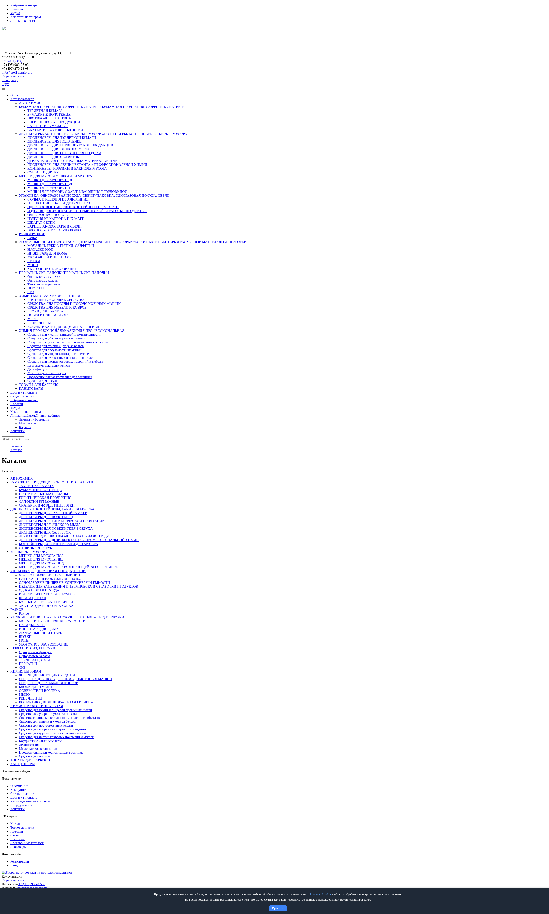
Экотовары (18, 847)
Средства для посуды (42, 381)
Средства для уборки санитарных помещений (61, 354)
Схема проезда (12, 61)
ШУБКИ (33, 261)
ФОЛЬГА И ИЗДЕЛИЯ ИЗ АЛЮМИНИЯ (58, 199)
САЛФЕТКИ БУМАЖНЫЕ (47, 126)
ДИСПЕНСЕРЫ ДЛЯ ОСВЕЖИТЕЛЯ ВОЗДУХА (64, 153)
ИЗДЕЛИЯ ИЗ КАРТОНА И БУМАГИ (55, 218)
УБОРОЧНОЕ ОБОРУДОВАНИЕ (52, 269)
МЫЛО (32, 319)
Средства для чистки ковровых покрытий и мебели (65, 361)
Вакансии (17, 839)
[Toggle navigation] (3, 89)
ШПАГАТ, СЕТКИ (41, 222)
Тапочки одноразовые (43, 284)
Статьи (15, 835)
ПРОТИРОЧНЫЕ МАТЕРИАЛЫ (52, 118)
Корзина (25, 427)
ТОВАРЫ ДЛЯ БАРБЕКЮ (38, 384)
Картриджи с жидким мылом (48, 365)
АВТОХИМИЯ (30, 103)
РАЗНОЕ (25, 234)
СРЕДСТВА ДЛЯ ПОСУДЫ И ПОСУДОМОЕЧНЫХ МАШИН (74, 303)
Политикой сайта (320, 894)
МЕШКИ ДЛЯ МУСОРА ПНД (49, 188)
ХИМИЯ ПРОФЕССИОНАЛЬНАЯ (45, 330)
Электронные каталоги (27, 843)
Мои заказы (27, 423)
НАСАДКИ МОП (40, 249)
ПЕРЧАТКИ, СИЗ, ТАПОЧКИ (41, 273)
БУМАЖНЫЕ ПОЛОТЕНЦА (49, 114)
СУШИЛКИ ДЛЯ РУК (44, 172)
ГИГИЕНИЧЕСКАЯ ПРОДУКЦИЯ (53, 122)
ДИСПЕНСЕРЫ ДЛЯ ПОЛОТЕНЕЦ (54, 141)
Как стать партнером (25, 17)
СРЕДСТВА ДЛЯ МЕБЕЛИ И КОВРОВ (57, 307)
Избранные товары (24, 5)
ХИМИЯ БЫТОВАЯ (34, 296)
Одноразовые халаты (42, 280)
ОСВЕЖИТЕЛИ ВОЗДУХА (48, 315)
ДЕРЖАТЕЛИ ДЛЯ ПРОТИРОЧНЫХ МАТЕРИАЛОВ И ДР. (72, 161)
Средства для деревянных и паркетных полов (60, 357)
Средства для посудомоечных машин (54, 350)
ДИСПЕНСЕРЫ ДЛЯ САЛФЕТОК (53, 157)
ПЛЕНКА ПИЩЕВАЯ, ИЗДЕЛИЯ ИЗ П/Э (58, 203)
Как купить (18, 790)
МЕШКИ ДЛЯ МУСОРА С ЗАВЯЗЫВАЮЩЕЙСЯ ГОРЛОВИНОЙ (77, 191)
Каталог (16, 99)
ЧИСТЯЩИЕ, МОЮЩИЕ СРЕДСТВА (56, 300)
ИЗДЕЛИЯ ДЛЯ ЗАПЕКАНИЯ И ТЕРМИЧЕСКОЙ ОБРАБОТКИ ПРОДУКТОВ (87, 211)
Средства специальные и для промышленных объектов (67, 342)
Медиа (15, 13)
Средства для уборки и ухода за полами (56, 338)
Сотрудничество (22, 805)
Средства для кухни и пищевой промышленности (64, 334)
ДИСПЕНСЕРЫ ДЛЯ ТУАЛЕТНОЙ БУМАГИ (61, 137)
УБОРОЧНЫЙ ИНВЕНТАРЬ (49, 257)
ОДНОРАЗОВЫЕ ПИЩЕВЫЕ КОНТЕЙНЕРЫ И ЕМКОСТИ (73, 207)
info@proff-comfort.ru (17, 72)
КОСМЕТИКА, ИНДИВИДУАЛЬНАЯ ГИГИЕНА (64, 327)
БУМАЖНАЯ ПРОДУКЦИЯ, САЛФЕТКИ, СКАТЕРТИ (60, 107)
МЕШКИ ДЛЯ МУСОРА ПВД (49, 184)
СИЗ (30, 292)
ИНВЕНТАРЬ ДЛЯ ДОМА (47, 253)
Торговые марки (22, 827)
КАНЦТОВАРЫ (31, 388)
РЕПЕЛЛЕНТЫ (39, 323)
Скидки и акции (22, 396)
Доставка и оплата (23, 392)
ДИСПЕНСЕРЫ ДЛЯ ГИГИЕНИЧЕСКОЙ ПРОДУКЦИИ (70, 145)
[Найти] (27, 439)
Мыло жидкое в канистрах (46, 373)
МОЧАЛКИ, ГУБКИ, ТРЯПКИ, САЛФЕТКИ (60, 245)
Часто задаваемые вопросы (30, 801)
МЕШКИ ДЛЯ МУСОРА (37, 176)
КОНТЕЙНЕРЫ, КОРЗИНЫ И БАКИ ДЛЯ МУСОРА (67, 168)
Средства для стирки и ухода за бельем (55, 346)
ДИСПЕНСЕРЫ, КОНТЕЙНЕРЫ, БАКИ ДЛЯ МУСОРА (61, 134)
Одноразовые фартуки (43, 276)
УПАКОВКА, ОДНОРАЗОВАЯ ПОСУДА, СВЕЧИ (56, 195)
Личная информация (34, 419)
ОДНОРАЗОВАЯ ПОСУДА (47, 215)
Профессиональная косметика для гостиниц (59, 377)
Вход (14, 865)
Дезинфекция (37, 369)
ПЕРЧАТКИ (36, 288)
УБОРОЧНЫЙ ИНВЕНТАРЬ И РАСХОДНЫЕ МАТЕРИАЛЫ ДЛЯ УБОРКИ (76, 242)
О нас (14, 95)
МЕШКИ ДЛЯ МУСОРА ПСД (49, 180)
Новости (16, 9)
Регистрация (19, 861)
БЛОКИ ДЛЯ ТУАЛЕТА (45, 311)
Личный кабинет (22, 21)
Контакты (17, 431)
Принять (278, 908)
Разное (32, 238)
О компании (19, 786)
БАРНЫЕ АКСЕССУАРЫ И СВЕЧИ (54, 226)
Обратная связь (13, 76)
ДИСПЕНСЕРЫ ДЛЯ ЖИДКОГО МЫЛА (58, 149)
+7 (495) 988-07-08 (31, 884)
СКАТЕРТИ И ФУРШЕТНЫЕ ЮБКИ (55, 130)
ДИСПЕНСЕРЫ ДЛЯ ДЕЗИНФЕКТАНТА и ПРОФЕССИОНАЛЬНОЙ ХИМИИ (87, 164)
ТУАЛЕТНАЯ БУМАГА (45, 110)
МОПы (32, 265)
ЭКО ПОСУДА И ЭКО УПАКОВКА (54, 230)
